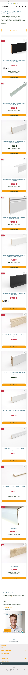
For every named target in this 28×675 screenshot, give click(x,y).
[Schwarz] (6, 68)
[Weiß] (8, 68)
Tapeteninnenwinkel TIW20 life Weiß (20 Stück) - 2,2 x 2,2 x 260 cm (14, 104)
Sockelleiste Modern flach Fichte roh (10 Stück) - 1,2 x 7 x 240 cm (14, 565)
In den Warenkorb (14, 77)
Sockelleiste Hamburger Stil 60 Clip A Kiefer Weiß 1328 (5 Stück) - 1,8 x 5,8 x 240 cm (14, 256)
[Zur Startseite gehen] (14, 3)
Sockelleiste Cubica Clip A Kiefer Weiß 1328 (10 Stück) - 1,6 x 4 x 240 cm (14, 411)
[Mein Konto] (22, 6)
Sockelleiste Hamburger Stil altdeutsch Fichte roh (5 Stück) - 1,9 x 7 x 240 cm (14, 335)
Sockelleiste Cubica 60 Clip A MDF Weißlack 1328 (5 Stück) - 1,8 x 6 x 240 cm (14, 373)
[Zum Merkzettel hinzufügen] (24, 40)
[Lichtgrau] (3, 68)
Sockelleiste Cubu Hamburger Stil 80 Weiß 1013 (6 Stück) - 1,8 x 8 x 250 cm (14, 218)
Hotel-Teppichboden (6, 650)
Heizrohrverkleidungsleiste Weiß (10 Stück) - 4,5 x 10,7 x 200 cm (14, 527)
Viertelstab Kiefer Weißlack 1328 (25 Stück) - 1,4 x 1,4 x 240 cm (14, 487)
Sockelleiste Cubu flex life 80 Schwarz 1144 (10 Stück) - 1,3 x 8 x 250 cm (14, 61)
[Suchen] (16, 6)
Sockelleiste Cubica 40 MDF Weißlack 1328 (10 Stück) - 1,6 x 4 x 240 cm (14, 142)
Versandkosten (20, 669)
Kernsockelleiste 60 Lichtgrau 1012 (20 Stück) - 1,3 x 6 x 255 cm (14, 294)
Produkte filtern (14, 30)
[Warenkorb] (25, 6)
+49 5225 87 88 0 (7, 607)
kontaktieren (11, 596)
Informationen (4, 647)
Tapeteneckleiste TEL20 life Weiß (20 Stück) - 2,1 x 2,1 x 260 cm (14, 180)
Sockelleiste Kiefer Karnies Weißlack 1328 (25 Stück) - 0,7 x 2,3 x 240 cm (14, 449)
